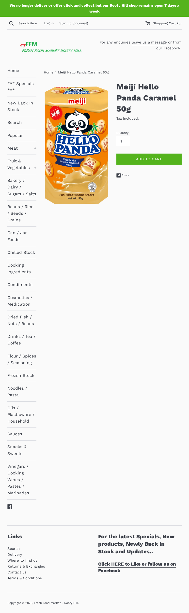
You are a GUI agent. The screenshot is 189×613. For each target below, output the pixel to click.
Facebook (171, 48)
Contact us (17, 572)
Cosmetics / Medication (19, 301)
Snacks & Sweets (17, 450)
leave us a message (149, 42)
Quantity (122, 133)
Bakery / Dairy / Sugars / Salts (21, 187)
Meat (21, 148)
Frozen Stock (20, 375)
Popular (15, 135)
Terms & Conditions (24, 578)
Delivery (14, 554)
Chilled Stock (21, 252)
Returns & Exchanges (26, 566)
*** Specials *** (20, 87)
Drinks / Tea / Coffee (21, 339)
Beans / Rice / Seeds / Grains (20, 213)
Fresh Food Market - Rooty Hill (56, 603)
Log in (49, 23)
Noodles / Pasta (17, 391)
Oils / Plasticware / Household (20, 414)
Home (13, 70)
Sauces (14, 433)
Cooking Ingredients (19, 268)
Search (14, 122)
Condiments (19, 284)
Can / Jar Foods (17, 236)
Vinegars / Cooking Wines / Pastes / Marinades (18, 480)
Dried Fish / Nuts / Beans (20, 320)
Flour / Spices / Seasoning (21, 359)
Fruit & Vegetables (21, 164)
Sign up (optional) (73, 23)
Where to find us (22, 560)
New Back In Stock (20, 106)
